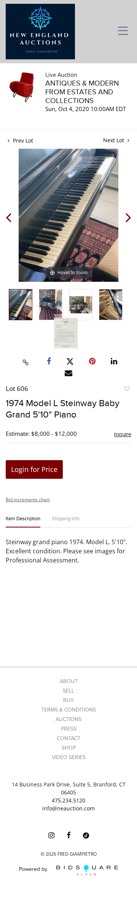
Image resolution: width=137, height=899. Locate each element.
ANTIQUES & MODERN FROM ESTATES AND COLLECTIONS (82, 92)
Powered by (34, 869)
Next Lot (114, 140)
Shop (69, 748)
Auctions (68, 719)
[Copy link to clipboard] (25, 361)
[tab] (23, 522)
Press (68, 729)
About (69, 681)
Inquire (122, 434)
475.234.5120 (68, 800)
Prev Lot (22, 140)
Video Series (69, 757)
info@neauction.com (68, 808)
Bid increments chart (28, 499)
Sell (68, 691)
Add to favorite (126, 390)
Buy (68, 700)
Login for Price (34, 469)
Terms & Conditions (68, 710)
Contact (68, 738)
